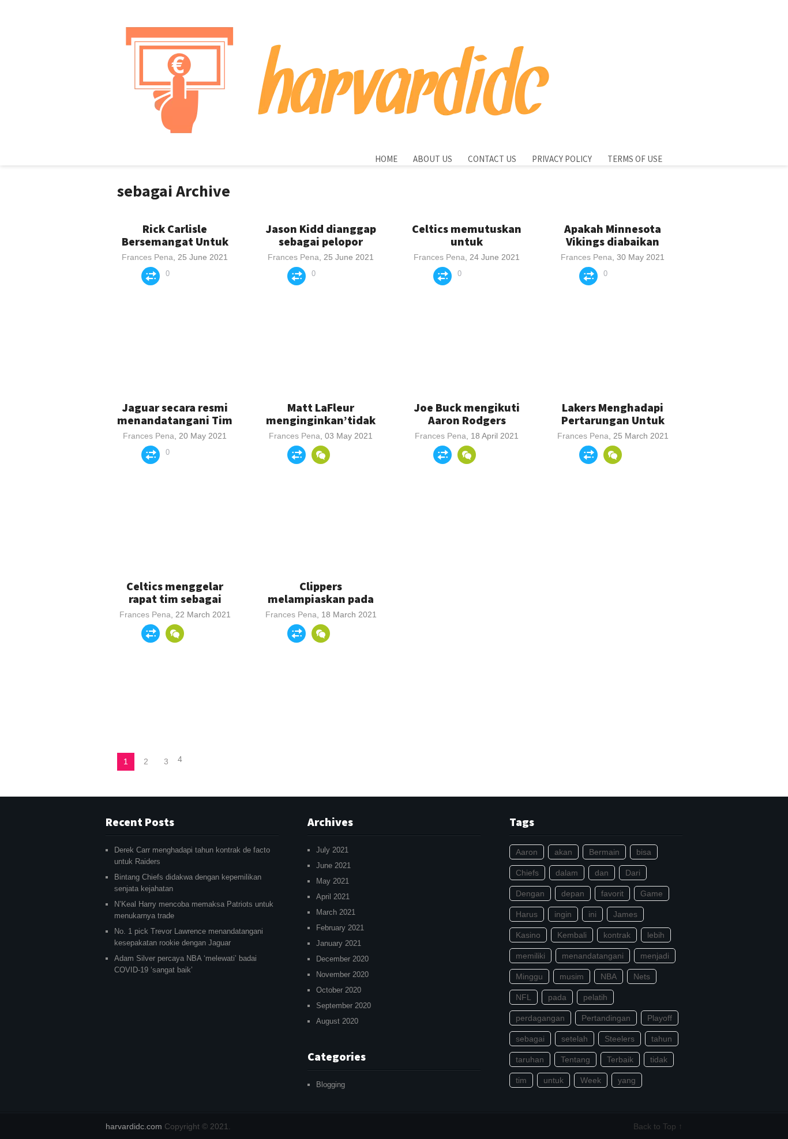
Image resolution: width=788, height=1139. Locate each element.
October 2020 (338, 990)
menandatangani (593, 955)
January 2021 (338, 943)
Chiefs (527, 872)
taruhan (530, 1059)
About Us (432, 158)
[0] (321, 455)
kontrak (617, 935)
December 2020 (342, 959)
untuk (553, 1080)
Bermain (604, 852)
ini (592, 914)
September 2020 (343, 1005)
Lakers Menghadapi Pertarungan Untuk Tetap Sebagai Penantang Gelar (613, 426)
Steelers (620, 1038)
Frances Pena (147, 257)
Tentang (575, 1059)
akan (563, 852)
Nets (641, 976)
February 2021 (340, 927)
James (625, 914)
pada (557, 997)
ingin (563, 914)
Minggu (529, 976)
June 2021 (333, 865)
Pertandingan (606, 1018)
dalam (567, 872)
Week (590, 1080)
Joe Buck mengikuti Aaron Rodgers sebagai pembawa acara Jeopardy (467, 426)
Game (651, 893)
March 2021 (335, 912)
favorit (612, 893)
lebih (656, 935)
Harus (527, 914)
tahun (661, 1038)
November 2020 (342, 974)
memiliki (530, 955)
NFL (523, 997)
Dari (632, 872)
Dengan (530, 893)
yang (627, 1080)
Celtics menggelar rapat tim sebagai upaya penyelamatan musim (175, 605)
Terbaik (620, 1059)
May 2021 (332, 881)
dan (602, 872)
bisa (643, 852)
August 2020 (337, 1021)
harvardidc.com (134, 1126)
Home (386, 158)
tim (521, 1080)
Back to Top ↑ (657, 1126)
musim (572, 976)
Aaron (527, 852)
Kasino (528, 935)
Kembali (572, 935)
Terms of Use (634, 158)
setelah (574, 1038)
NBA (609, 976)
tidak (658, 1059)
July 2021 (332, 850)
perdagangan (540, 1018)
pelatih (595, 997)
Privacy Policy (562, 158)
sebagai (530, 1038)
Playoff (659, 1018)
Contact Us (492, 158)
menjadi (654, 955)
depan (572, 893)
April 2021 (333, 896)
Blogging (330, 1084)
